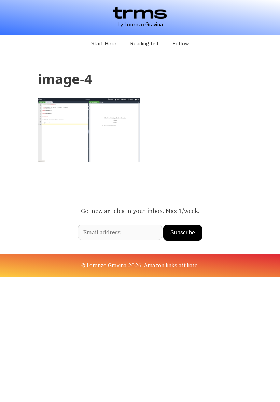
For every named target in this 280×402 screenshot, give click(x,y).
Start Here (103, 43)
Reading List (144, 43)
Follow (180, 43)
